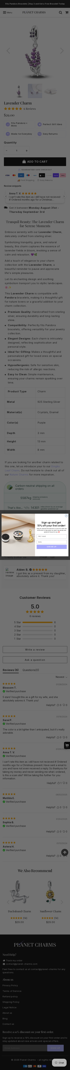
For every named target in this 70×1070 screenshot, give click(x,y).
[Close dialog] (66, 515)
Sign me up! (51, 547)
